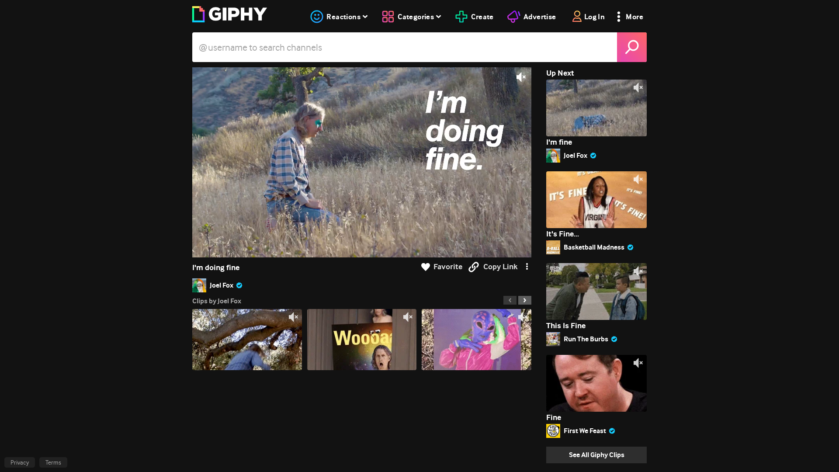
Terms (53, 462)
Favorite (447, 266)
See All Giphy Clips (596, 455)
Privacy (19, 462)
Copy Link (500, 266)
